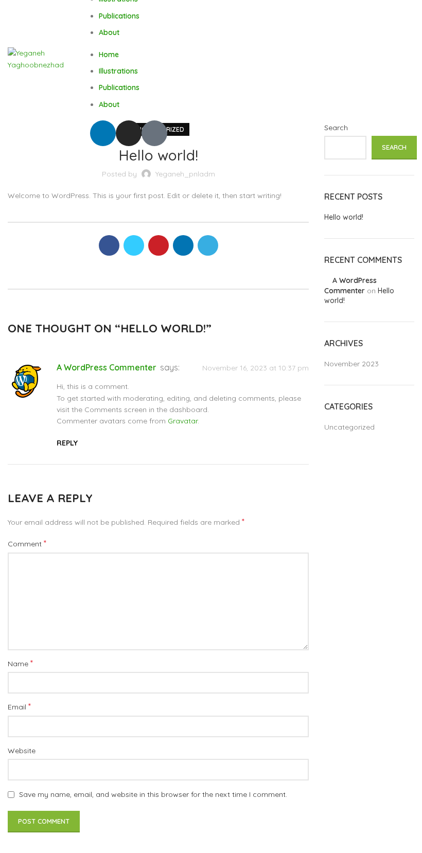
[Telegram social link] (208, 245)
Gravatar (183, 420)
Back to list (158, 278)
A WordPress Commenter (106, 367)
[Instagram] (129, 133)
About (109, 32)
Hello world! (343, 217)
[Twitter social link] (134, 245)
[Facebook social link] (109, 245)
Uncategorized (349, 427)
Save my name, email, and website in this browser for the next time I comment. (153, 794)
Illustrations (118, 71)
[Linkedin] (103, 133)
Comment (27, 543)
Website (22, 750)
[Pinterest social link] (158, 245)
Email (19, 706)
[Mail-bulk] (154, 133)
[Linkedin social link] (183, 245)
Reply (67, 443)
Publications (119, 16)
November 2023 (351, 363)
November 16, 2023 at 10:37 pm (255, 367)
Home (109, 54)
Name (20, 663)
